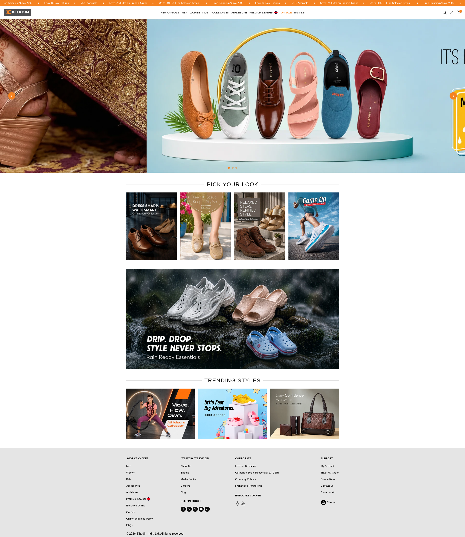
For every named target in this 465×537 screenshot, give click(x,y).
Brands (299, 12)
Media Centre (188, 479)
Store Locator (328, 492)
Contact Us (327, 485)
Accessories (220, 12)
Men (184, 12)
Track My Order (330, 472)
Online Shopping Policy (139, 518)
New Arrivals (170, 12)
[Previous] (11, 96)
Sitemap (331, 502)
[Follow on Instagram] (189, 509)
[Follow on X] (195, 509)
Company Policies (245, 479)
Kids (205, 12)
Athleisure (132, 492)
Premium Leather (136, 498)
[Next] (453, 96)
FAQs (129, 525)
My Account (327, 466)
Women (195, 12)
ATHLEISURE (239, 12)
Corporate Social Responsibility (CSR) (257, 472)
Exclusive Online (135, 505)
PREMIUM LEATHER (261, 12)
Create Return (329, 479)
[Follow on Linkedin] (207, 509)
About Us (186, 466)
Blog (183, 492)
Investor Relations (245, 466)
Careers (185, 485)
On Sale (131, 512)
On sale (286, 12)
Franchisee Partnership (248, 485)
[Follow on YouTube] (201, 509)
